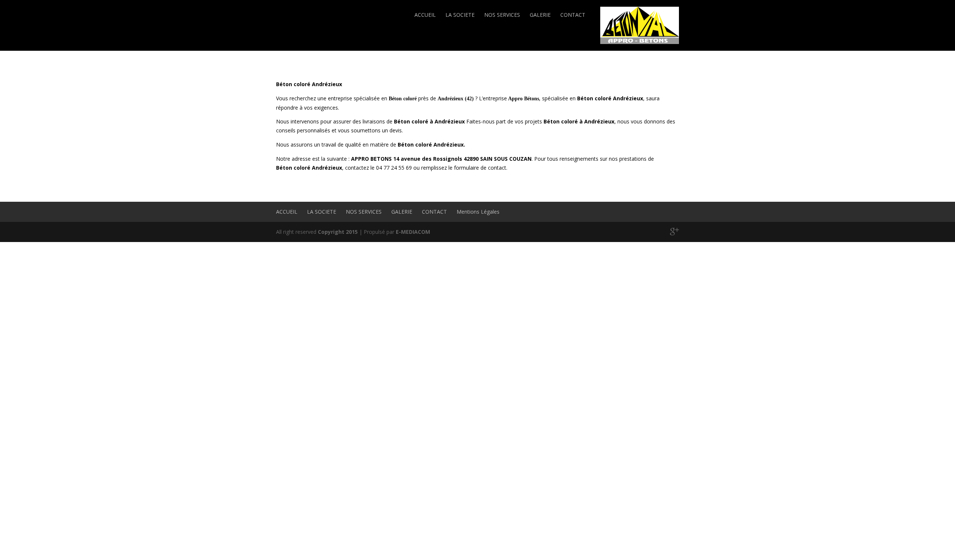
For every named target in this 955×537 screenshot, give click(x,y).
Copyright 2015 (338, 231)
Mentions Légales (478, 211)
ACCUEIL (425, 14)
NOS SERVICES (502, 14)
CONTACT (572, 14)
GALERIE (540, 14)
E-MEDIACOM (413, 231)
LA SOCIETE (460, 14)
